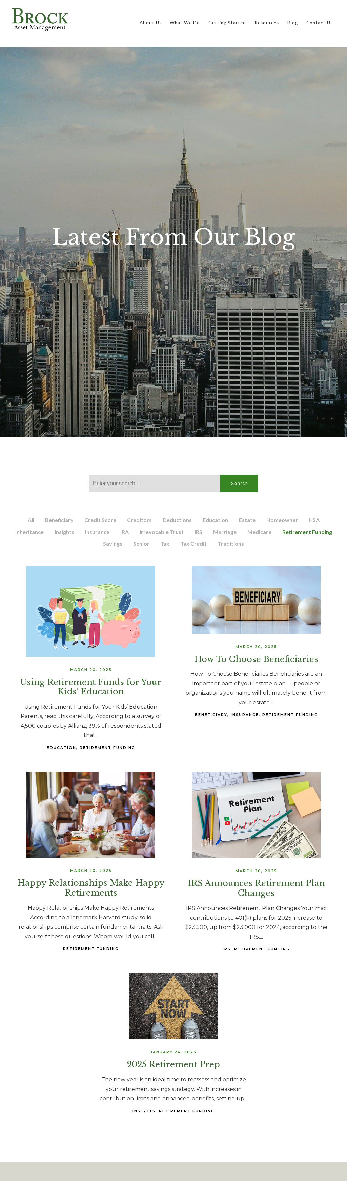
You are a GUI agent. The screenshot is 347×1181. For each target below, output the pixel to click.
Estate (247, 520)
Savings (112, 543)
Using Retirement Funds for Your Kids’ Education (90, 687)
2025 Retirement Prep (173, 1064)
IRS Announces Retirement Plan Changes (256, 888)
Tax (164, 543)
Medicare (259, 532)
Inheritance (29, 532)
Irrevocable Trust (162, 532)
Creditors (139, 520)
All (31, 520)
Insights (64, 532)
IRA (124, 532)
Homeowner (282, 520)
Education (215, 520)
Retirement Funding (307, 532)
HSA (314, 520)
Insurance (97, 532)
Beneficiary (59, 520)
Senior (141, 543)
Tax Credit (193, 543)
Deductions (177, 520)
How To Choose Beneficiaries (256, 659)
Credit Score (100, 520)
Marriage (225, 532)
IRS (198, 532)
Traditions (231, 543)
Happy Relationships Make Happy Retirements (90, 888)
